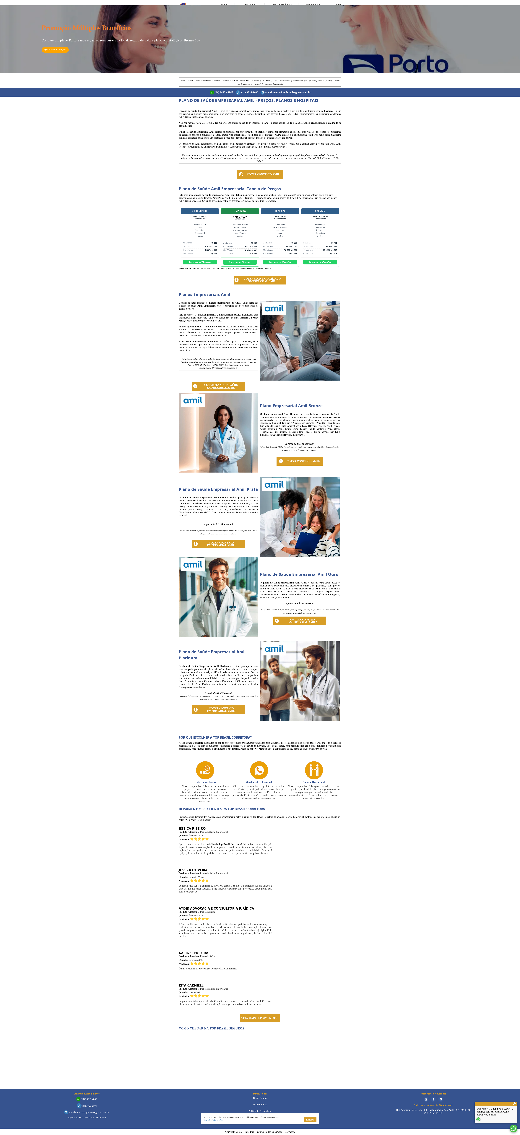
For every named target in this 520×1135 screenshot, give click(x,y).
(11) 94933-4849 (223, 92)
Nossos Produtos (281, 4)
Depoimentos (313, 4)
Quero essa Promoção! (55, 50)
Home (223, 4)
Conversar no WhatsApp (199, 262)
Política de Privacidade (260, 1111)
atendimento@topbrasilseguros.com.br (288, 92)
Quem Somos (250, 4)
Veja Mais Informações (213, 1120)
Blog (338, 4)
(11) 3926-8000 (249, 92)
